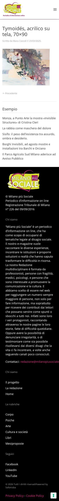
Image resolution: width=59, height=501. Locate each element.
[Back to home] (13, 9)
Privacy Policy (15, 496)
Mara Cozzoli (20, 40)
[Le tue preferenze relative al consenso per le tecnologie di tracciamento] (53, 495)
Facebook (12, 464)
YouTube (11, 476)
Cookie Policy (35, 496)
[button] (55, 9)
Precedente (11, 93)
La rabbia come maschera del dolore (26, 128)
